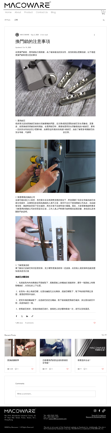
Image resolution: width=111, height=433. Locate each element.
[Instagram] (95, 410)
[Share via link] (32, 316)
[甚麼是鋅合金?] (90, 347)
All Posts (7, 20)
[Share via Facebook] (16, 316)
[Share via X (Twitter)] (22, 316)
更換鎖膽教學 (13, 360)
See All (104, 335)
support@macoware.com (58, 419)
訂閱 (16, 20)
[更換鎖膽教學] (20, 347)
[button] (28, 12)
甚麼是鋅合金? (84, 360)
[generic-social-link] (103, 410)
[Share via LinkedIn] (27, 316)
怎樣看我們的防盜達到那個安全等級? (55, 361)
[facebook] (99, 410)
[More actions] (94, 34)
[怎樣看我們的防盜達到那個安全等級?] (55, 347)
